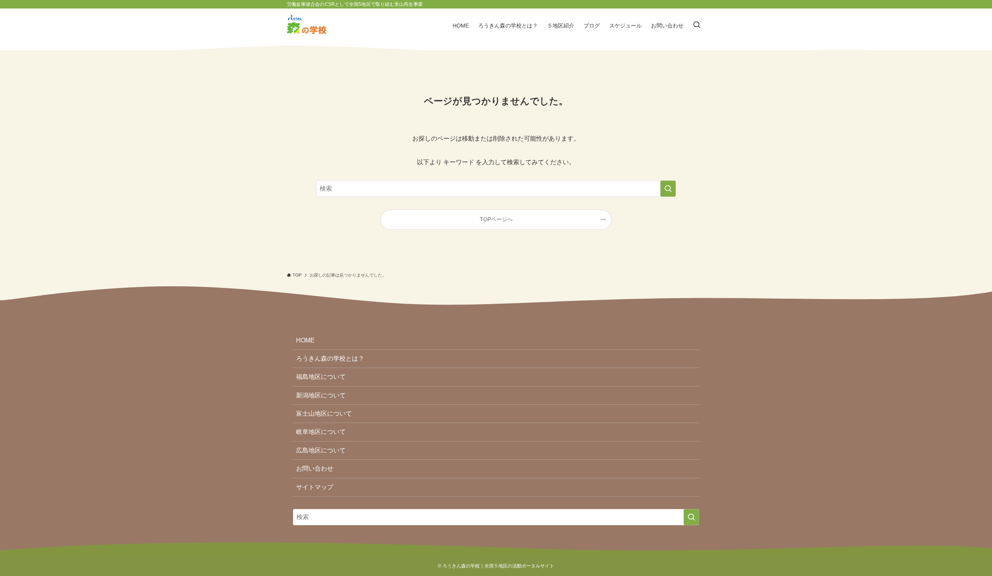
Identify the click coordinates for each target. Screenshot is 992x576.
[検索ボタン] (696, 26)
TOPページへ (496, 219)
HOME (305, 340)
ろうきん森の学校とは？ (330, 358)
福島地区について (321, 376)
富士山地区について (324, 413)
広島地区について (321, 450)
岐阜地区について (321, 431)
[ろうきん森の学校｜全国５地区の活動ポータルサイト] (306, 25)
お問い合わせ (314, 468)
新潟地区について (321, 395)
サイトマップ (314, 487)
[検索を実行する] (668, 189)
